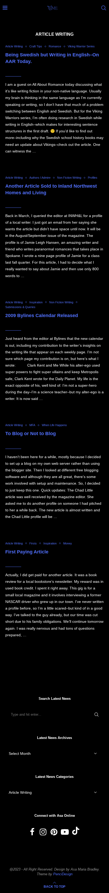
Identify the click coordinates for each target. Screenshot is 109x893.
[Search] (103, 8)
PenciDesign (62, 874)
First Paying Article (26, 551)
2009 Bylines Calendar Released (41, 315)
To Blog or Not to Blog (30, 433)
